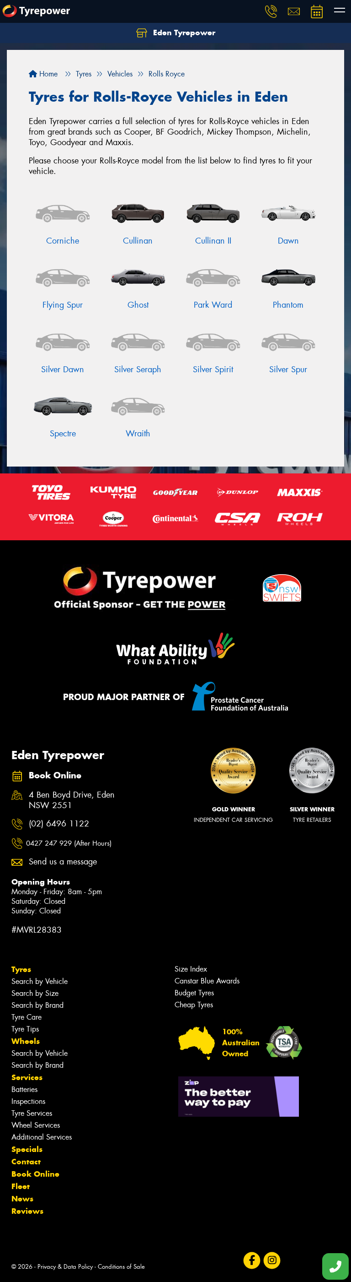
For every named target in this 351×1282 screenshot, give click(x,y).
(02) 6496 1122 (59, 824)
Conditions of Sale (121, 1267)
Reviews (27, 1211)
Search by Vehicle (39, 981)
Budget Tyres (194, 993)
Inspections (28, 1101)
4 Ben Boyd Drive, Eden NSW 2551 (72, 800)
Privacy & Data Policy (65, 1267)
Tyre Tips (25, 1029)
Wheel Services (35, 1125)
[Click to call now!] (271, 11)
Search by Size (34, 993)
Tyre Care (26, 1017)
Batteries (24, 1089)
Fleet (20, 1186)
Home (47, 74)
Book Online (35, 1174)
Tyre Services (31, 1113)
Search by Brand (37, 1005)
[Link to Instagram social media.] (271, 1260)
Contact (26, 1162)
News (22, 1199)
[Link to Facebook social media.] (251, 1260)
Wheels (25, 1041)
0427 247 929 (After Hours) (69, 843)
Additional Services (41, 1137)
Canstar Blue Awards (207, 981)
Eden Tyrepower (183, 32)
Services (27, 1077)
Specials (27, 1149)
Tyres (21, 969)
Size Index (191, 969)
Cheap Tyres (194, 1005)
